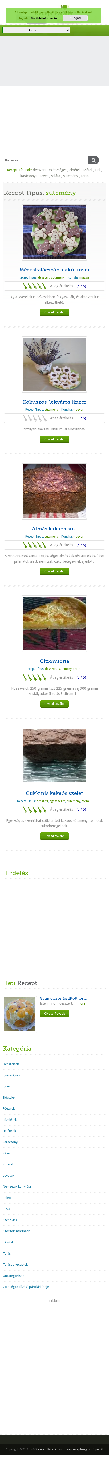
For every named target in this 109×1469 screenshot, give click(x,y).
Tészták (8, 1242)
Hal (97, 170)
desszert (39, 170)
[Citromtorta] (54, 623)
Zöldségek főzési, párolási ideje (26, 1287)
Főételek (9, 1108)
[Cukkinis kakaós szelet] (54, 755)
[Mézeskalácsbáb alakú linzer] (54, 232)
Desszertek (11, 1064)
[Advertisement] (54, 99)
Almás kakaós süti (54, 529)
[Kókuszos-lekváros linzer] (54, 364)
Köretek (8, 1164)
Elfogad (75, 18)
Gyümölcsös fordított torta (63, 998)
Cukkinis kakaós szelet (54, 793)
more (81, 1003)
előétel (74, 170)
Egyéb (7, 1086)
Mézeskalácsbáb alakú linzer (54, 270)
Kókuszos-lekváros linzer (54, 402)
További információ (44, 18)
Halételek (9, 1131)
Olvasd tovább (54, 312)
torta (85, 176)
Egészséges (11, 1075)
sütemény (70, 176)
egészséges (57, 170)
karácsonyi (28, 176)
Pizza (6, 1209)
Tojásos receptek (15, 1264)
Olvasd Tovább (54, 1013)
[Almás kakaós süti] (54, 491)
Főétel (87, 170)
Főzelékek (10, 1120)
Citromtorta (54, 661)
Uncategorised (13, 1276)
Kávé (6, 1153)
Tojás (7, 1253)
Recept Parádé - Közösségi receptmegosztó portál (70, 1449)
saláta (55, 176)
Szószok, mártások (16, 1231)
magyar (84, 277)
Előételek (9, 1097)
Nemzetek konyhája (17, 1186)
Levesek (8, 1175)
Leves (44, 176)
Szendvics (10, 1220)
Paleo (7, 1198)
